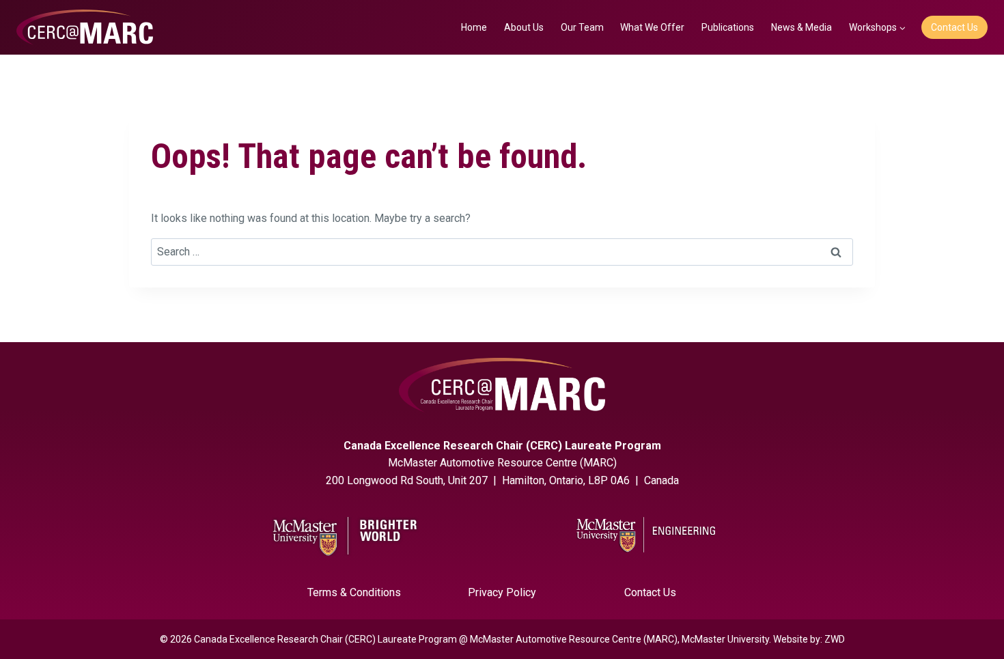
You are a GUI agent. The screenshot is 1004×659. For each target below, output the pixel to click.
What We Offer (652, 27)
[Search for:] (502, 251)
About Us (524, 27)
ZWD (834, 639)
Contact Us (954, 27)
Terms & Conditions (354, 592)
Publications (727, 27)
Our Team (582, 27)
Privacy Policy (502, 592)
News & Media (801, 27)
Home (474, 27)
